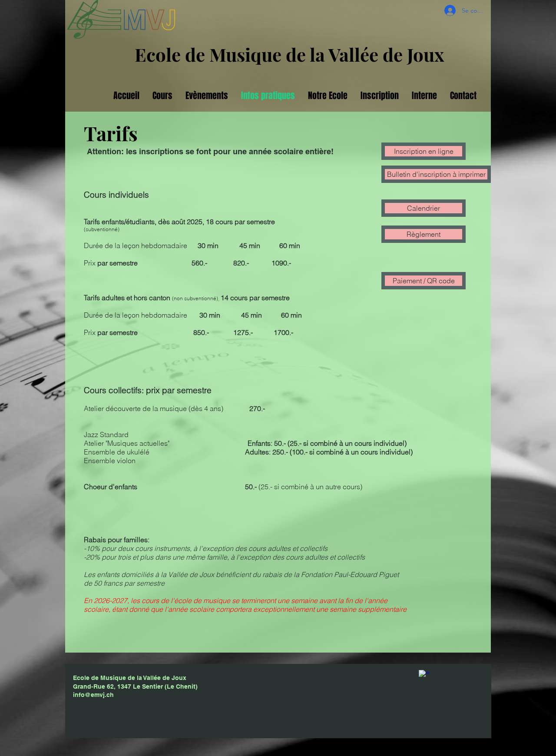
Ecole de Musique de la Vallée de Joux (289, 54)
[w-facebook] (424, 675)
